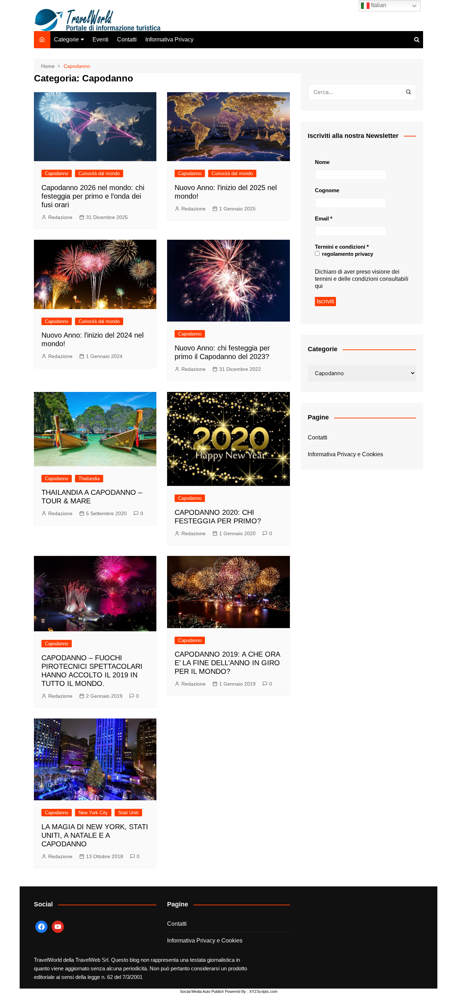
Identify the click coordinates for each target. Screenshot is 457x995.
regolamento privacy (347, 254)
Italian (378, 5)
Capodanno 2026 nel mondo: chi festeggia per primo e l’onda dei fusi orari (92, 196)
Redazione (60, 217)
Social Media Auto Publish (202, 991)
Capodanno (56, 173)
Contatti (127, 39)
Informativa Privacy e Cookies (345, 454)
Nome (322, 162)
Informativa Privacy (169, 39)
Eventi (100, 39)
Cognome (327, 190)
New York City (93, 812)
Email (323, 218)
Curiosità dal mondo (99, 173)
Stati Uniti (128, 812)
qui (319, 286)
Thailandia (89, 478)
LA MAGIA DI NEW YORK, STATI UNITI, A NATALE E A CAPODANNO (94, 835)
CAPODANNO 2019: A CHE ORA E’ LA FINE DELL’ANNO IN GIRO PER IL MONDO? (227, 662)
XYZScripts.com (263, 991)
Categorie (66, 39)
